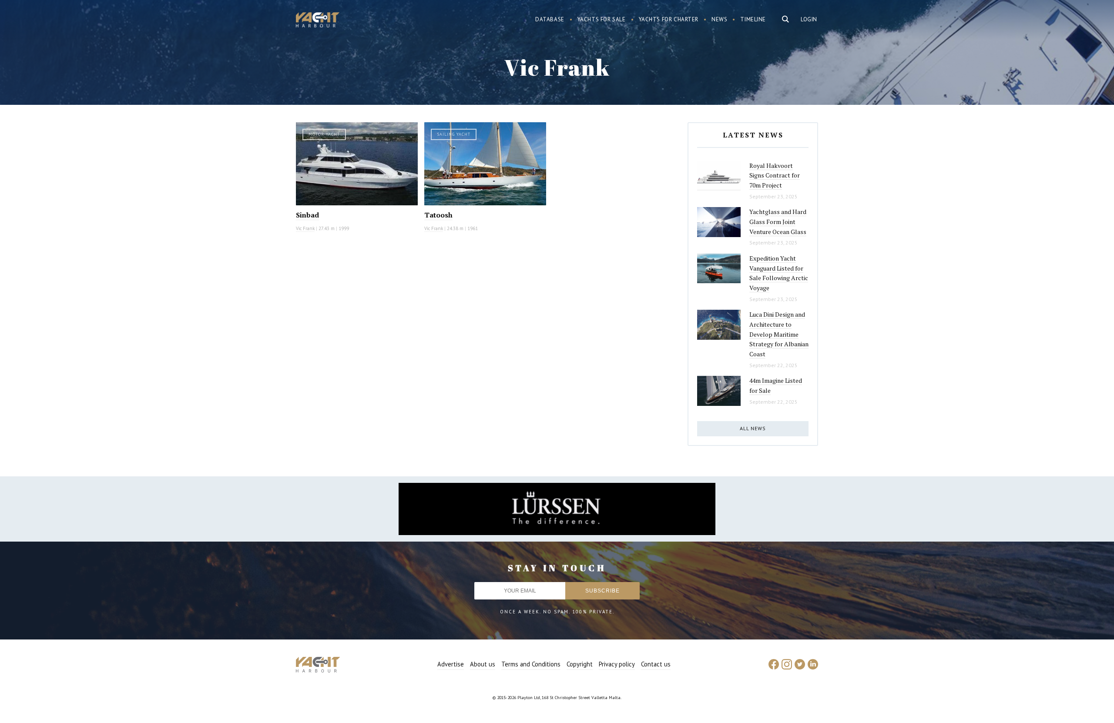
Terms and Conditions (530, 664)
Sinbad (307, 215)
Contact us (656, 664)
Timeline (753, 19)
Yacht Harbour (317, 21)
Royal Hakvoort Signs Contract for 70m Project (774, 175)
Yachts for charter (669, 19)
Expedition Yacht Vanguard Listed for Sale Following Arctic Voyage (778, 273)
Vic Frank (305, 228)
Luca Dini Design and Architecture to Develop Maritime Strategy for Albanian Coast (779, 334)
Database (549, 19)
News (719, 19)
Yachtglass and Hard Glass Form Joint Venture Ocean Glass (777, 221)
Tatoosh (438, 215)
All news (753, 428)
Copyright (580, 664)
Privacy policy (617, 664)
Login (809, 19)
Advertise (450, 664)
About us (482, 664)
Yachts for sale (601, 19)
